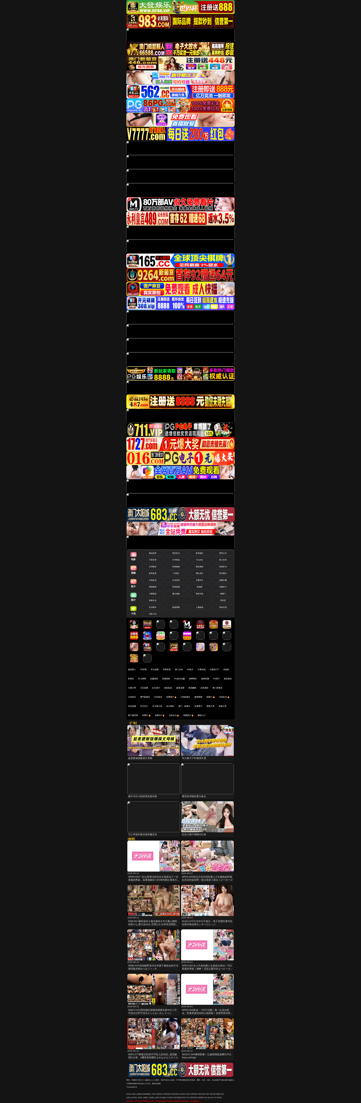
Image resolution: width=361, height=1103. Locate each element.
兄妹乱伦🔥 (174, 715)
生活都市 (152, 607)
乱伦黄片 (156, 687)
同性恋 (223, 600)
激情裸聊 (198, 697)
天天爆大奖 (157, 706)
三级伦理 (152, 559)
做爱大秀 (210, 706)
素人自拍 (223, 559)
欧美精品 (199, 553)
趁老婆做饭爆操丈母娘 (140, 758)
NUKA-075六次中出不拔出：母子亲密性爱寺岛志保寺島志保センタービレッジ (207, 922)
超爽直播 (205, 678)
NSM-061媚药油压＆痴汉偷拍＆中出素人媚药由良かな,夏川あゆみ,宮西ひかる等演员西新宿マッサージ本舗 (153, 924)
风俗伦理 (223, 607)
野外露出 (223, 573)
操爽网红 (193, 678)
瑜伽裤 (199, 586)
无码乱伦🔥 (224, 697)
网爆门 (223, 593)
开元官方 (144, 706)
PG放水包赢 (179, 678)
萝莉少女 (223, 553)
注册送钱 (202, 669)
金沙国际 (170, 706)
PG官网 (143, 669)
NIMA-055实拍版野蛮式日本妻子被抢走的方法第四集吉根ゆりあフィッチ (153, 967)
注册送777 (214, 669)
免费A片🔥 (160, 715)
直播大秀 (223, 706)
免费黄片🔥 (188, 715)
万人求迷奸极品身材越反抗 (142, 834)
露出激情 (176, 593)
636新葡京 (185, 697)
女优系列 (176, 580)
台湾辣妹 (152, 566)
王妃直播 (144, 687)
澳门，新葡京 (184, 706)
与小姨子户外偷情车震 (194, 758)
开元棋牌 (155, 669)
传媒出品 (152, 600)
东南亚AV (223, 566)
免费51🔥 (210, 697)
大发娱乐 (132, 697)
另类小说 (152, 614)
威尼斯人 (132, 669)
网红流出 (199, 573)
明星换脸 (176, 586)
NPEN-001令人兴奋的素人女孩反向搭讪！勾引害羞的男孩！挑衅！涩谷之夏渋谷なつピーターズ (207, 968)
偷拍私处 (168, 687)
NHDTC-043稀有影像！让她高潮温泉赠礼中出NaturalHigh (206, 1056)
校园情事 (176, 607)
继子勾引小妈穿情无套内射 (142, 796)
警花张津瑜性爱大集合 (194, 796)
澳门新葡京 (218, 687)
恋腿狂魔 (223, 580)
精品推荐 (152, 553)
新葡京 (131, 678)
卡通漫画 (152, 593)
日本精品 (176, 559)
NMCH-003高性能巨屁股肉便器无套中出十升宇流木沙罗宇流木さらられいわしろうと (152, 1011)
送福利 (226, 669)
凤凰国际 (166, 678)
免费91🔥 (146, 715)
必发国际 (205, 687)
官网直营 (167, 669)
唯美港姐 (199, 566)
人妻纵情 (199, 607)
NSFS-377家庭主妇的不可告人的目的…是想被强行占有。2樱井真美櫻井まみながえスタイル (153, 1056)
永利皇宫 (158, 697)
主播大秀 (132, 687)
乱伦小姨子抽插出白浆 (194, 834)
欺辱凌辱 (152, 573)
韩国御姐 (176, 566)
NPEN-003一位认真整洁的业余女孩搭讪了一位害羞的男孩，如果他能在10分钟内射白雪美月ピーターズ (153, 880)
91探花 (176, 573)
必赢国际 (154, 678)
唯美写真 (199, 593)
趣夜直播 (180, 687)
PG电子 (190, 669)
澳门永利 (179, 669)
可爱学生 (199, 580)
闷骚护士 (223, 586)
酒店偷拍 (228, 678)
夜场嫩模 (192, 687)
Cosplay (199, 559)
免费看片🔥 (171, 697)
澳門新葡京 (145, 697)
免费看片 (198, 706)
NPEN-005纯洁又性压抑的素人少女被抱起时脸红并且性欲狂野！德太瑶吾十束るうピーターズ (207, 878)
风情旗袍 (152, 586)
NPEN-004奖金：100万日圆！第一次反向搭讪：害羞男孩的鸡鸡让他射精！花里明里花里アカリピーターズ (207, 1013)
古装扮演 (152, 580)
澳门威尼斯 (133, 715)
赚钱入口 (202, 715)
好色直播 (132, 706)
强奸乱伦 (176, 553)
